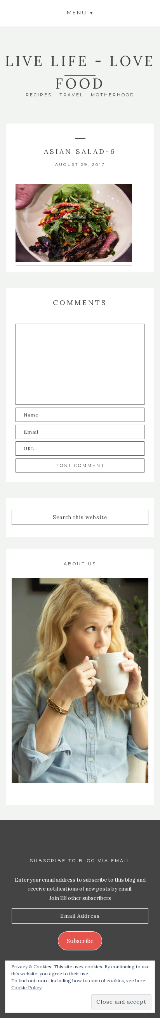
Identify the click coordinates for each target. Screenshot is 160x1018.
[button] (80, 12)
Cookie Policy (26, 987)
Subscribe (80, 941)
